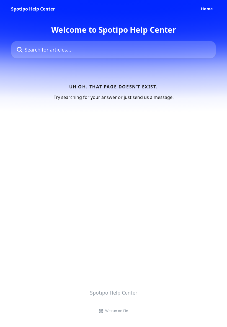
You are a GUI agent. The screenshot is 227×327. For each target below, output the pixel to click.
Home (207, 9)
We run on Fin (116, 310)
